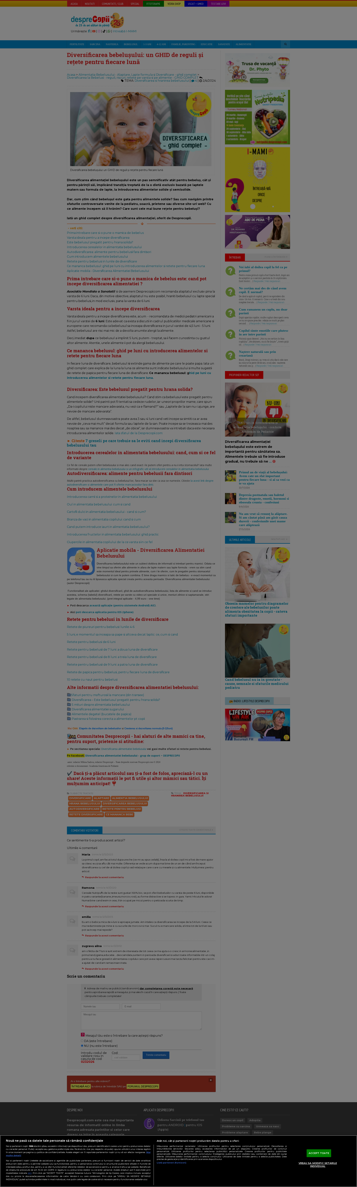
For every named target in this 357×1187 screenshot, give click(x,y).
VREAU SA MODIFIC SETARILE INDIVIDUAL (318, 1165)
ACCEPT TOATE (319, 1153)
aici (30, 1173)
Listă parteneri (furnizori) (171, 1162)
